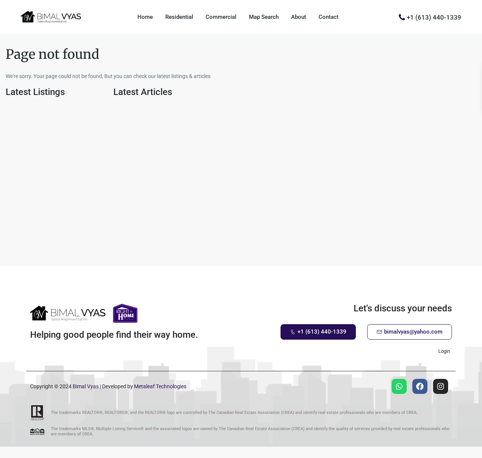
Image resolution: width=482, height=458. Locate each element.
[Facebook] (419, 386)
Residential (179, 17)
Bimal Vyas (86, 386)
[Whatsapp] (399, 386)
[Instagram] (440, 386)
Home (145, 17)
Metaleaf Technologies (160, 386)
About (298, 17)
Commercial (221, 17)
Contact (329, 17)
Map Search (264, 17)
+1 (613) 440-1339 (434, 17)
